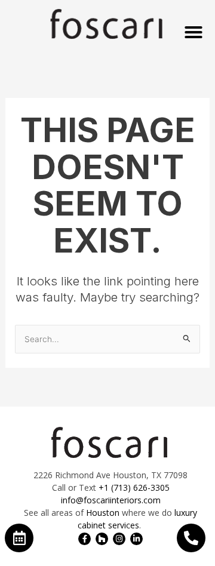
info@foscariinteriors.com (111, 500)
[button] (193, 32)
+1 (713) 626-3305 (134, 487)
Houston (102, 512)
